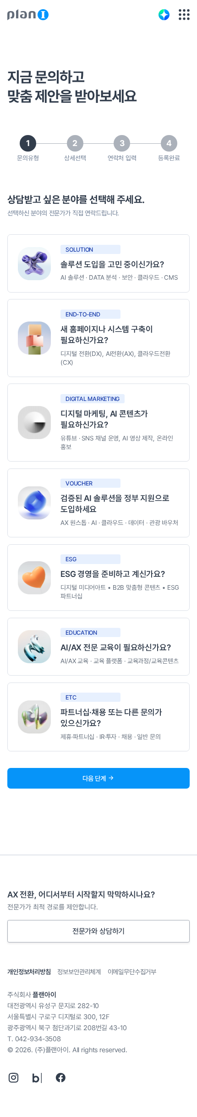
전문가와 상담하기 (98, 931)
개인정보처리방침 (29, 972)
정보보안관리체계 (79, 972)
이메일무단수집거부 (132, 972)
